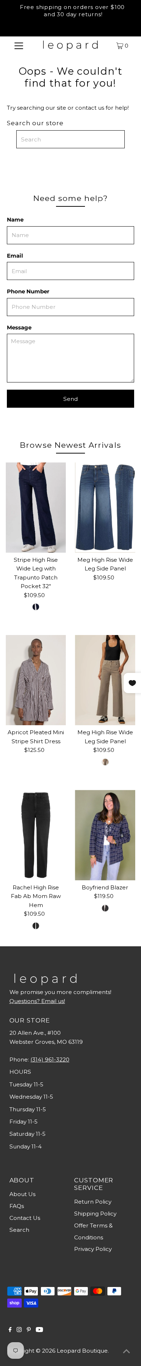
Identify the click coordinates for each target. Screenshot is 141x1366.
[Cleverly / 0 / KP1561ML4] (35, 925)
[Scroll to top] (126, 1351)
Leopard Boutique (82, 1350)
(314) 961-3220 (49, 1059)
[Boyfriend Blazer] (105, 835)
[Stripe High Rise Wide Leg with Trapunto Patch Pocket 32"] (36, 507)
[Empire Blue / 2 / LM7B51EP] (35, 606)
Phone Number (28, 291)
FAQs (16, 1206)
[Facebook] (10, 1330)
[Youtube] (39, 1330)
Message (19, 327)
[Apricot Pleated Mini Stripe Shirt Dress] (36, 680)
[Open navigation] (18, 45)
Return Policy (92, 1201)
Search (19, 1229)
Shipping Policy (95, 1213)
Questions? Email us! (37, 1001)
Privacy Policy (93, 1248)
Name (15, 219)
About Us (22, 1194)
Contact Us (24, 1217)
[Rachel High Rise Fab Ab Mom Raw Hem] (36, 835)
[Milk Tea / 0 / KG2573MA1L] (105, 762)
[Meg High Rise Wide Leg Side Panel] (105, 507)
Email (15, 255)
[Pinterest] (29, 1330)
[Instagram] (19, 1330)
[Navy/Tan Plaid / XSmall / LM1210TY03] (105, 908)
